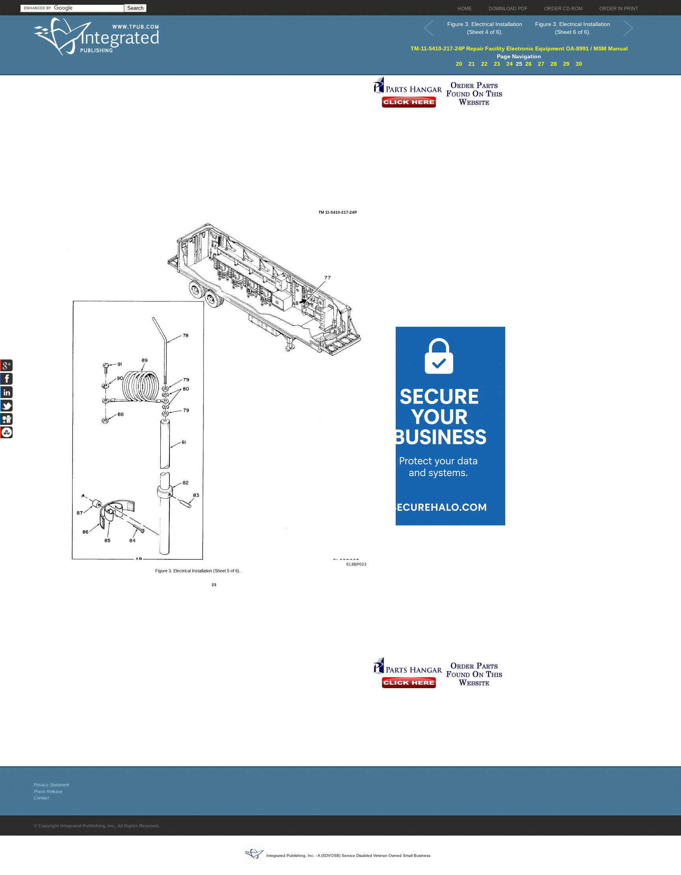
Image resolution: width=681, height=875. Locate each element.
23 (497, 64)
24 (509, 64)
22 (484, 64)
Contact (41, 797)
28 (554, 64)
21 (472, 64)
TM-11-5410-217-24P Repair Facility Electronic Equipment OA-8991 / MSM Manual (519, 48)
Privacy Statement (51, 784)
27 (541, 64)
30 (579, 64)
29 (566, 64)
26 (528, 64)
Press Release (48, 791)
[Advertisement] (201, 130)
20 (459, 64)
